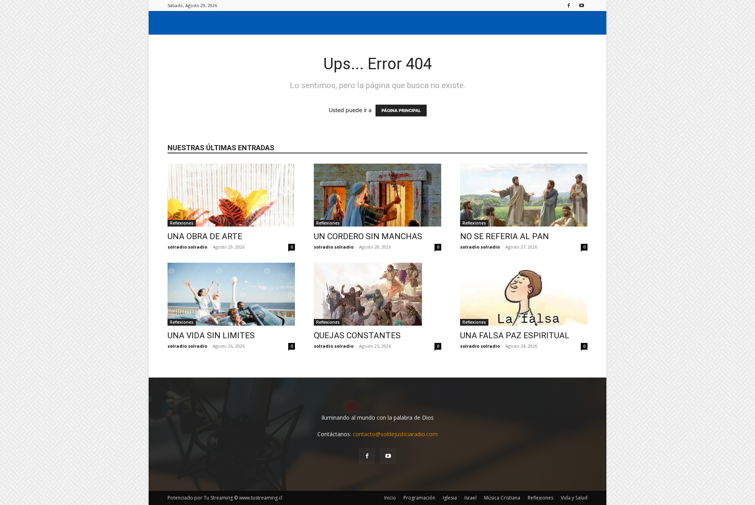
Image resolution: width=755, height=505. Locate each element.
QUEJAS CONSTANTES (357, 335)
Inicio (390, 497)
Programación (419, 497)
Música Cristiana (502, 497)
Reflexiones (181, 223)
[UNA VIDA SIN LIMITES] (231, 294)
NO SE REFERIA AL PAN (504, 236)
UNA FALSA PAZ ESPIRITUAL (514, 335)
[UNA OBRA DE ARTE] (231, 195)
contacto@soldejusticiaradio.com (395, 434)
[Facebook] (569, 5)
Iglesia (450, 497)
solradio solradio (187, 247)
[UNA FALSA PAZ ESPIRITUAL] (523, 294)
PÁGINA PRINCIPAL (401, 110)
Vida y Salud (574, 497)
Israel (470, 497)
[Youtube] (581, 5)
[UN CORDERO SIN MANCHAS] (377, 195)
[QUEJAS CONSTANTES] (377, 294)
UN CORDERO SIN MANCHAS (368, 236)
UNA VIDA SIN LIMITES (211, 335)
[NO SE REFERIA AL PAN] (523, 195)
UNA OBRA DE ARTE (205, 236)
